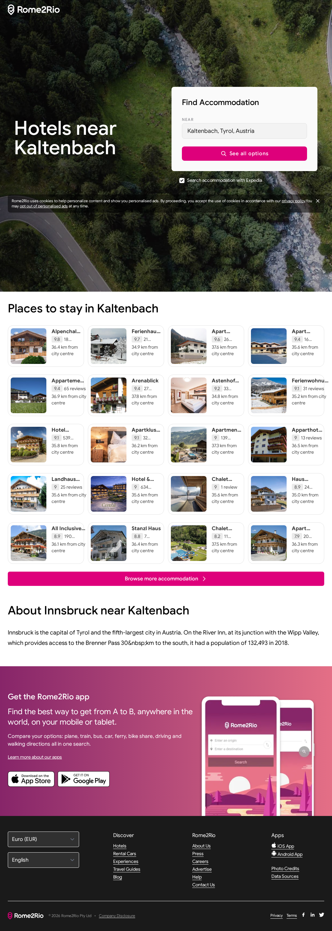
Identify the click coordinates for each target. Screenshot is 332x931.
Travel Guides (126, 869)
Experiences (125, 861)
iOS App (285, 846)
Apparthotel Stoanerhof (307, 433)
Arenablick (145, 381)
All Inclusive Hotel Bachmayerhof (70, 535)
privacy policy (293, 200)
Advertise (202, 869)
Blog (117, 877)
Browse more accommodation (161, 579)
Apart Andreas (302, 334)
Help (197, 877)
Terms (292, 915)
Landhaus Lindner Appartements (70, 485)
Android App (289, 854)
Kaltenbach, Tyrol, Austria (221, 130)
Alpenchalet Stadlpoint (67, 334)
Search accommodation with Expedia (224, 180)
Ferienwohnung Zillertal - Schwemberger (311, 387)
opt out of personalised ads (44, 206)
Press (198, 853)
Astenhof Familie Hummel (223, 387)
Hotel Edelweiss (64, 433)
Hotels (119, 846)
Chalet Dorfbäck (223, 531)
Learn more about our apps (35, 757)
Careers (200, 861)
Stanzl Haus (146, 528)
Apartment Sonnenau (226, 433)
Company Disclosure (117, 916)
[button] (244, 153)
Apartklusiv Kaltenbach (146, 433)
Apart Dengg (300, 531)
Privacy (276, 915)
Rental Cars (124, 853)
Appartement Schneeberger (69, 384)
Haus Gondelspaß (307, 482)
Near (188, 119)
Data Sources (285, 876)
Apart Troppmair (225, 334)
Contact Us (203, 885)
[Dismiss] (317, 201)
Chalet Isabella (221, 482)
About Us (201, 846)
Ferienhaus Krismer (145, 334)
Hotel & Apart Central (141, 485)
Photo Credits (285, 868)
